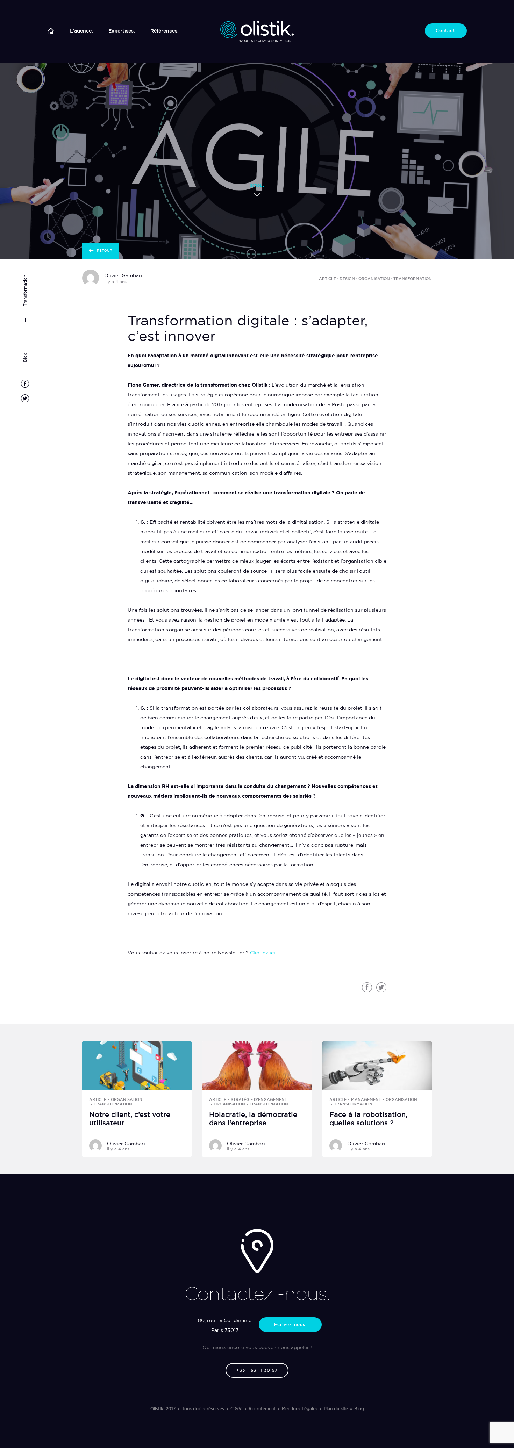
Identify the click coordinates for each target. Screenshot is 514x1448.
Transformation (412, 279)
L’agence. (81, 31)
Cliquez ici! (263, 952)
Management (366, 1099)
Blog (359, 1408)
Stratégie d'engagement (259, 1099)
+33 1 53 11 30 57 (257, 1370)
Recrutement (262, 1408)
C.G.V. (236, 1408)
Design (347, 279)
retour (104, 250)
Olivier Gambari (123, 275)
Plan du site (336, 1408)
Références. (164, 31)
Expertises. (121, 31)
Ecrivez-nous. (290, 1324)
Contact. (446, 30)
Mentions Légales (299, 1408)
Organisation (374, 279)
